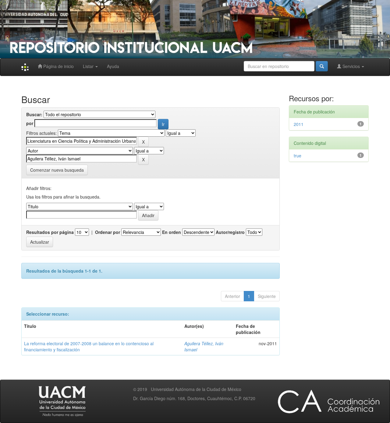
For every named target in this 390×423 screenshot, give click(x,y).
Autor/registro (230, 232)
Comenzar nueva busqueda (57, 170)
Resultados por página (50, 232)
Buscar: (34, 114)
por (29, 123)
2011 (298, 124)
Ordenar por (107, 232)
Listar (89, 66)
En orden (171, 232)
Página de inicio (58, 66)
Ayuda (113, 66)
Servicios (351, 66)
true (297, 155)
